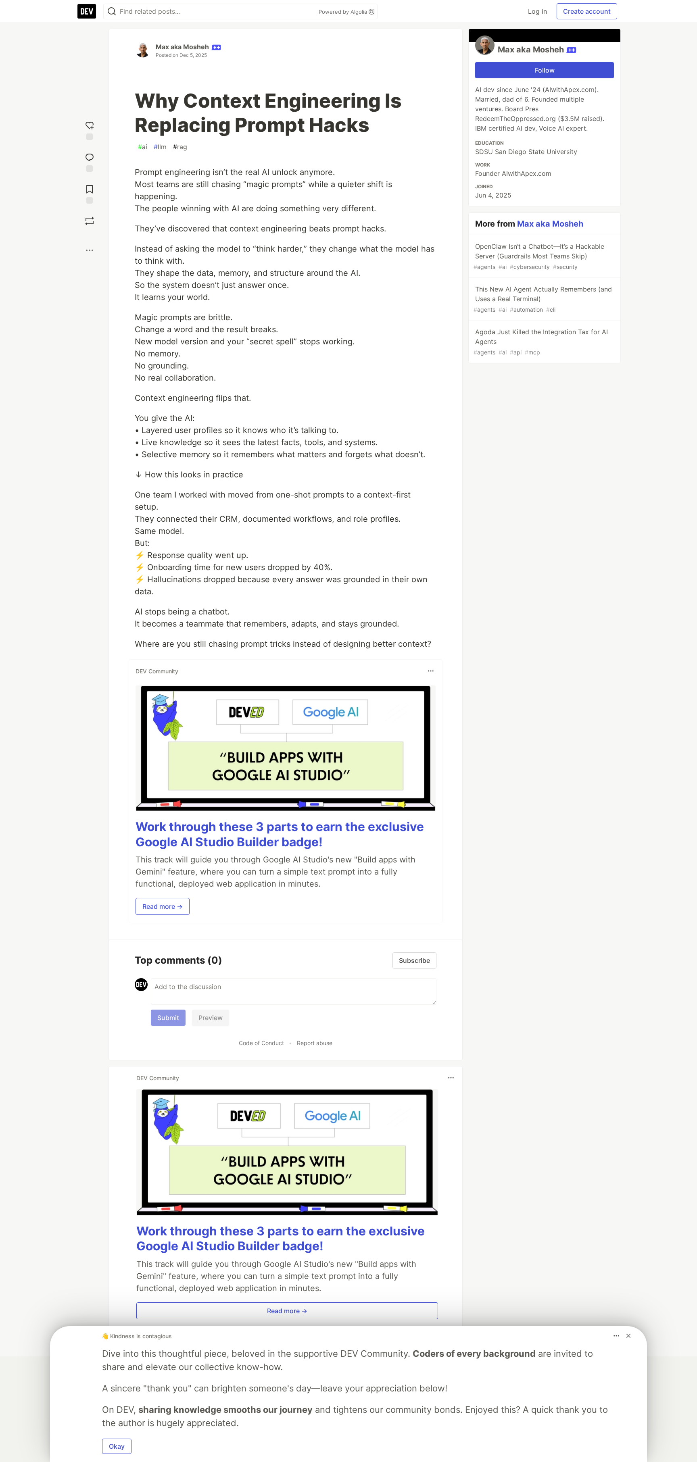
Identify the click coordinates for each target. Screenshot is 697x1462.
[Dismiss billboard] (628, 1335)
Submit (168, 1018)
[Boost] (89, 220)
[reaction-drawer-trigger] (89, 129)
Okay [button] (117, 1446)
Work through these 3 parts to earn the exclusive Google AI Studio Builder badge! (280, 834)
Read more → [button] (162, 906)
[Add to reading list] (89, 193)
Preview (210, 1018)
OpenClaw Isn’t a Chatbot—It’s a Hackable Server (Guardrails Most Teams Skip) (539, 256)
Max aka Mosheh (182, 47)
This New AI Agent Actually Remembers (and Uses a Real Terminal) (543, 299)
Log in (537, 11)
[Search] (112, 11)
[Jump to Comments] (89, 161)
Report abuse (314, 1042)
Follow (545, 70)
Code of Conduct (261, 1042)
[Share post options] (89, 250)
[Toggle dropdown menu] (430, 670)
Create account (587, 11)
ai (142, 147)
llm (160, 147)
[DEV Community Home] (87, 11)
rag (180, 147)
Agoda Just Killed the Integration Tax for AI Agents (541, 342)
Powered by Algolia (344, 11)
